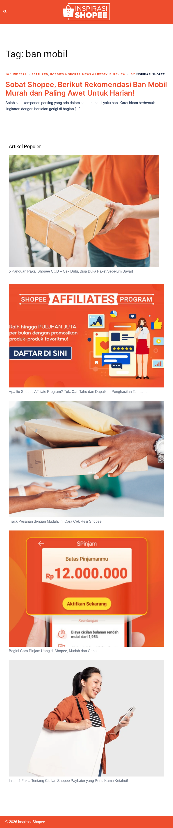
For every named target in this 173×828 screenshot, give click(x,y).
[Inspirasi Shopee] (86, 11)
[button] (5, 11)
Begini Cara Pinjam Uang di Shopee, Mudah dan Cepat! (53, 651)
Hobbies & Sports (65, 74)
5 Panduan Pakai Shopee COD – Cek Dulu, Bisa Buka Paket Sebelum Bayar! (71, 271)
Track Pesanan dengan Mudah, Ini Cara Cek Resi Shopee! (55, 521)
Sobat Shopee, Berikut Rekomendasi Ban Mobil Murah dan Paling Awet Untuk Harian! (86, 88)
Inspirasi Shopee (150, 74)
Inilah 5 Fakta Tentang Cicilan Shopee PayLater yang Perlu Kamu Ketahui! (68, 781)
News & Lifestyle (97, 74)
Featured (40, 74)
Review (119, 74)
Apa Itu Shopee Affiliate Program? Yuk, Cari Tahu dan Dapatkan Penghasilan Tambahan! (79, 392)
